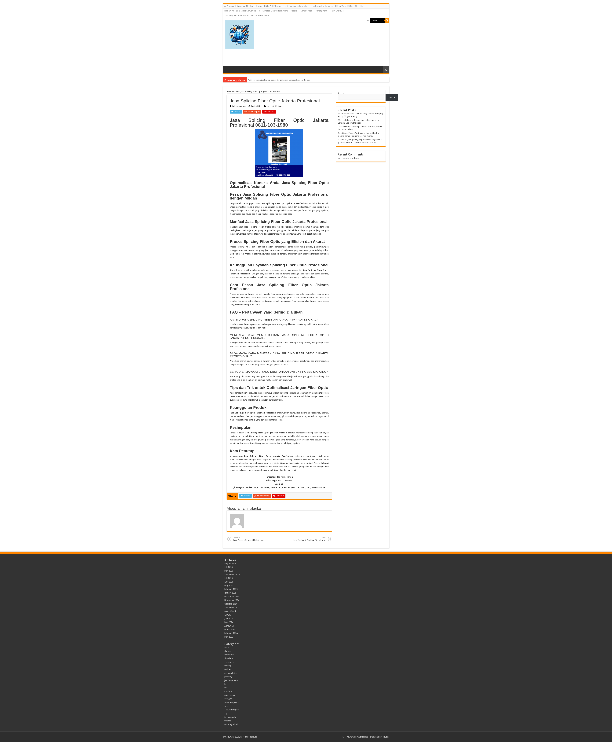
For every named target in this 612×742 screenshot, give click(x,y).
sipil (226, 706)
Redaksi (294, 11)
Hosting (227, 665)
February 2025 (230, 589)
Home (231, 91)
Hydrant (228, 669)
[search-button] (387, 20)
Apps (226, 647)
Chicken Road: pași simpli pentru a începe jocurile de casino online (277, 80)
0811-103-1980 (271, 125)
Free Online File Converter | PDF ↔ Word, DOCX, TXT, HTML (337, 6)
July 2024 (228, 615)
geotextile (229, 662)
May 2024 (228, 622)
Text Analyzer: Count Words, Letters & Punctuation (246, 16)
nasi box (228, 691)
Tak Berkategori (231, 710)
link (225, 688)
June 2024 (228, 618)
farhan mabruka (239, 106)
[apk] (239, 34)
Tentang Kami (321, 11)
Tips (226, 713)
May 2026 (228, 571)
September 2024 (232, 607)
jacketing (228, 677)
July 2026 (228, 567)
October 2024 (230, 604)
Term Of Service (337, 11)
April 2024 (229, 626)
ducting (227, 651)
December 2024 (231, 596)
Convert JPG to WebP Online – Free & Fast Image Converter (282, 6)
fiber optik (229, 654)
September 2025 (232, 574)
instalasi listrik (230, 673)
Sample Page (306, 11)
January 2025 (230, 593)
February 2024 (230, 633)
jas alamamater (231, 680)
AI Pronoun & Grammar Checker (238, 6)
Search (341, 93)
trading (227, 721)
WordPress (363, 737)
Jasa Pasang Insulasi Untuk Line (248, 539)
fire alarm (228, 658)
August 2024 (230, 611)
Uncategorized (231, 724)
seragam (228, 699)
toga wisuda (230, 717)
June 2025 (228, 582)
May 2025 (228, 585)
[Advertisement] (339, 40)
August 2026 (230, 563)
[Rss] (368, 20)
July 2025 (228, 578)
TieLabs (385, 737)
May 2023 (228, 637)
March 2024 (229, 629)
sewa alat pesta (231, 702)
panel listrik (229, 695)
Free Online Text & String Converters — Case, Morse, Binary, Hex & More (256, 11)
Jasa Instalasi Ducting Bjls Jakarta (309, 539)
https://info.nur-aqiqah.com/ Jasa (247, 203)
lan (237, 91)
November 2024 (231, 600)
